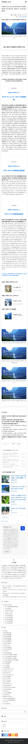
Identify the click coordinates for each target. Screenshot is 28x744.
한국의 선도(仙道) (6, 680)
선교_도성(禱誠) (6, 663)
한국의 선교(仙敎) (6, 678)
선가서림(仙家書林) (7, 692)
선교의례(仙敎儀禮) (7, 662)
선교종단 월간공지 (7, 672)
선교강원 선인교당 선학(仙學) (9, 687)
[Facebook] (3, 734)
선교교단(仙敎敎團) (7, 640)
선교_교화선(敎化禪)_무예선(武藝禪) (11, 660)
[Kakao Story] (13, 734)
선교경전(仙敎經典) (7, 647)
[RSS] (16, 734)
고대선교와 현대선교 (7, 643)
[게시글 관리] (8, 444)
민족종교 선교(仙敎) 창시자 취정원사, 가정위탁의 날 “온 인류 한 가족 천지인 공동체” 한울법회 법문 (10, 461)
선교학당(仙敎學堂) (7, 689)
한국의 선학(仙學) (6, 682)
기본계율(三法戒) (8, 613)
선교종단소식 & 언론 (7, 671)
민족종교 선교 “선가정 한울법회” (8, 464)
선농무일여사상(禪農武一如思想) (10, 654)
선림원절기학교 (6, 694)
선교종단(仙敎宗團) (22, 16)
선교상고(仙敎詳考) (7, 641)
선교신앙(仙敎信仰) (7, 676)
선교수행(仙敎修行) (8, 623)
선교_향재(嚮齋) (6, 667)
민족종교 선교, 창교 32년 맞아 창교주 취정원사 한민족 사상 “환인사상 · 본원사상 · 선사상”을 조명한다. (14, 9)
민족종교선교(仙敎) (7, 604)
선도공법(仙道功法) (7, 685)
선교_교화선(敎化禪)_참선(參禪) (10, 656)
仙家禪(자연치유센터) (7, 696)
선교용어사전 (6, 691)
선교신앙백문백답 (6, 703)
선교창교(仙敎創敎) (7, 634)
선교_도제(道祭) (6, 665)
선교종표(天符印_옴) (9, 610)
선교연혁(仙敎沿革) (8, 615)
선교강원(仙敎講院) (8, 619)
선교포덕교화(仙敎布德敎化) (9, 698)
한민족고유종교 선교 (7, 683)
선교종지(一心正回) (8, 612)
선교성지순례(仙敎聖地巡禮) (9, 700)
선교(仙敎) (5, 630)
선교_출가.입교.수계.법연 (8, 669)
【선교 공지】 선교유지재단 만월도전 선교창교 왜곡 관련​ (14, 596)
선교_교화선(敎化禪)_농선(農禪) (10, 658)
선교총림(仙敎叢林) (7, 638)
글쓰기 (4, 726)
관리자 (4, 724)
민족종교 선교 (6, 2)
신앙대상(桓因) (7, 608)
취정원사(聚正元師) (7, 632)
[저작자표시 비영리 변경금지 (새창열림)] (19, 443)
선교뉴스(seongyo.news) (8, 674)
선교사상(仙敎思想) (8, 621)
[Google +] (9, 734)
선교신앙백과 (6, 702)
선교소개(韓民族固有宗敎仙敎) (11, 606)
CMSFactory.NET (16, 742)
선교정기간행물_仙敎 (7, 649)
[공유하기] (6, 444)
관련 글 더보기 (5, 517)
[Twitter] (6, 734)
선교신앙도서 (6, 651)
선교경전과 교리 (6, 645)
